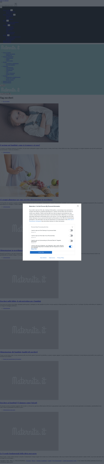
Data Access (52, 257)
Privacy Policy (60, 257)
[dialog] (52, 232)
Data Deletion (43, 257)
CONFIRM (41, 252)
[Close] (78, 206)
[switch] (71, 230)
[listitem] (52, 227)
